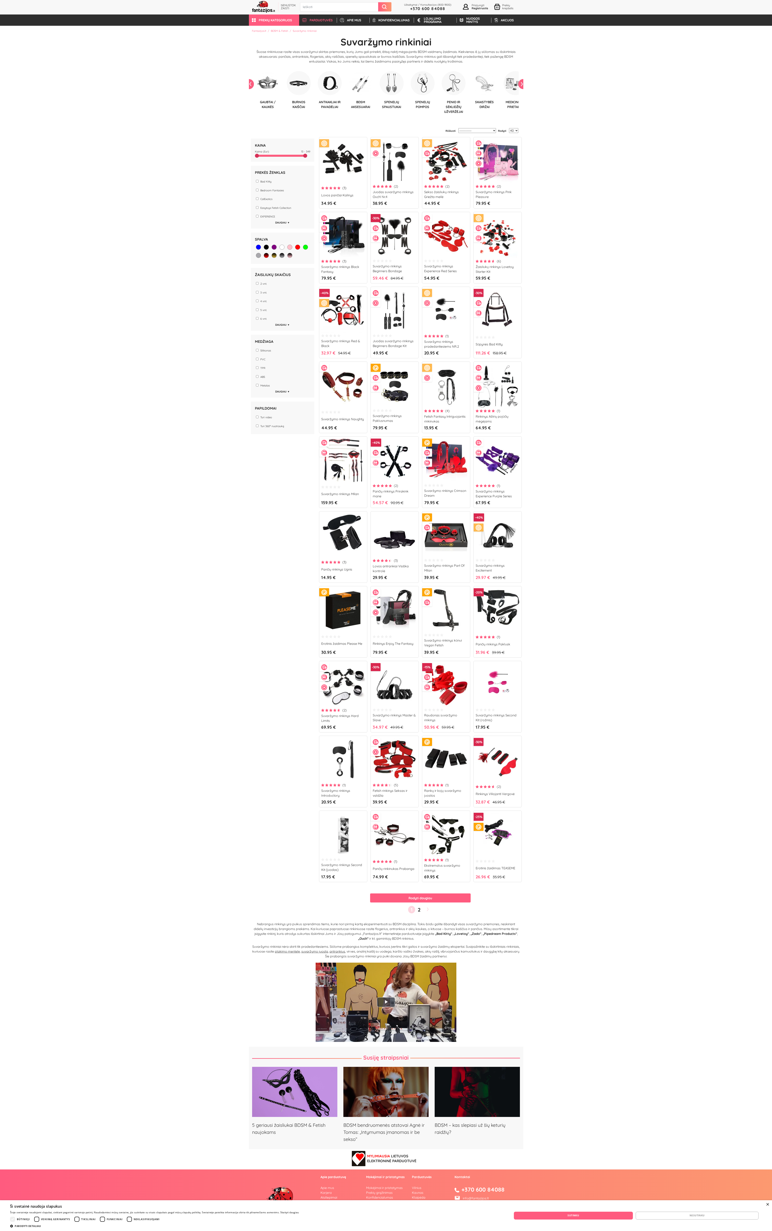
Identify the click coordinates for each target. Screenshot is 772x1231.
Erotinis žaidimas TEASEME (495, 868)
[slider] (257, 156)
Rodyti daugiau (420, 898)
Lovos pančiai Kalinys (337, 195)
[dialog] (386, 1215)
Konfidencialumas (379, 1197)
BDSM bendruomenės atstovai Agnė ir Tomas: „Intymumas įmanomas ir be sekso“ (384, 1132)
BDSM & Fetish (279, 30)
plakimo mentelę (287, 951)
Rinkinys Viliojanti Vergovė (495, 794)
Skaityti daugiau (289, 1212)
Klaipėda (418, 1197)
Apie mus (327, 1188)
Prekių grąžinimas (379, 1193)
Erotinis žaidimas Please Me (341, 644)
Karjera (326, 1193)
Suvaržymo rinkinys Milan (340, 494)
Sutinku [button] (573, 1215)
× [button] (767, 1204)
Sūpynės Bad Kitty (489, 344)
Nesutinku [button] (697, 1215)
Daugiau (282, 222)
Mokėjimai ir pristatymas (384, 1188)
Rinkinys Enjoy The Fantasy (393, 644)
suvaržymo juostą (314, 951)
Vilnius (416, 1188)
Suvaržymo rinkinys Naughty (342, 419)
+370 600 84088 (427, 8)
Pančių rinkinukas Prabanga (393, 869)
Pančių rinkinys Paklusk (493, 644)
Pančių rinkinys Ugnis (336, 569)
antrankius (337, 951)
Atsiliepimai (328, 1197)
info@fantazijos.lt (476, 1198)
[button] (274, 20)
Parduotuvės (422, 1177)
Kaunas (417, 1193)
